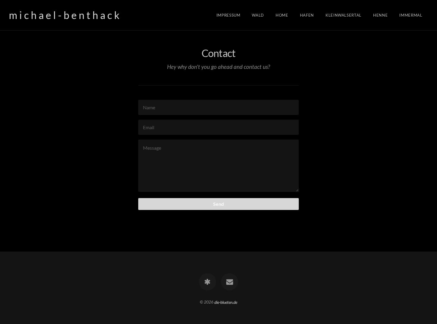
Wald (258, 15)
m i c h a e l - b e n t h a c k (64, 15)
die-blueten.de (225, 301)
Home (282, 15)
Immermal (410, 15)
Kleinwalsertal (343, 15)
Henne (380, 15)
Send (218, 204)
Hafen (307, 15)
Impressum (228, 15)
